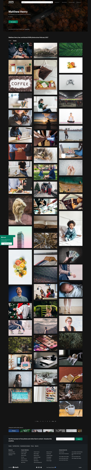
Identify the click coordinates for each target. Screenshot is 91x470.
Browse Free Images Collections (12, 454)
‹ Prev (37, 421)
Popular (14, 40)
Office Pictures (23, 455)
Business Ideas (61, 451)
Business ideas (71, 2)
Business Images (24, 451)
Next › (53, 421)
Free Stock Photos (12, 451)
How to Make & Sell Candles (76, 458)
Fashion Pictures (36, 451)
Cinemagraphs (48, 457)
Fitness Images (49, 460)
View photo (27, 29)
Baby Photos (23, 462)
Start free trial (6, 243)
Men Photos (36, 458)
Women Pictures (24, 458)
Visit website (13, 21)
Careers (10, 446)
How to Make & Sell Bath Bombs (77, 451)
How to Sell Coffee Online (76, 456)
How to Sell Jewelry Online (63, 458)
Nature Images (36, 453)
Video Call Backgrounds (38, 462)
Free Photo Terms (16, 446)
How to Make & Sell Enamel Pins (76, 454)
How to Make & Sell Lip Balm (64, 456)
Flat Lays (22, 457)
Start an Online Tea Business (64, 453)
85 (55, 421)
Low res (28, 57)
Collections (57, 2)
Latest (10, 40)
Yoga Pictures (36, 460)
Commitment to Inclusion (25, 446)
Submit (79, 439)
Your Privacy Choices (50, 467)
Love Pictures (48, 458)
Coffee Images (23, 453)
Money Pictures (36, 455)
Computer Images (49, 455)
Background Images (37, 457)
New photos (64, 2)
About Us (36, 446)
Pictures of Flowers (24, 460)
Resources (79, 2)
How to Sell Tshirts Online (63, 460)
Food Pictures (48, 453)
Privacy (32, 446)
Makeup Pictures (49, 451)
